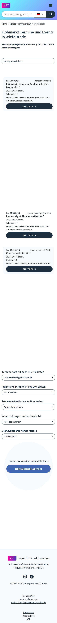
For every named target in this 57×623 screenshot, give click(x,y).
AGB (41, 619)
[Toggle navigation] (51, 5)
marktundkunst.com (28, 599)
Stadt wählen (10, 392)
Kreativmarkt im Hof (18, 253)
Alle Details (29, 106)
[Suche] (50, 14)
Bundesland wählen (13, 407)
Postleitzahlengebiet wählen (18, 377)
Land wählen (10, 436)
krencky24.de (28, 595)
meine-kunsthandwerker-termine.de (28, 602)
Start (4, 23)
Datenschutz (38, 615)
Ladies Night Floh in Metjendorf (25, 216)
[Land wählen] (40, 14)
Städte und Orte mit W (20, 23)
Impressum (39, 612)
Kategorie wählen (12, 61)
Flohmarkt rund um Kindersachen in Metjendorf (27, 85)
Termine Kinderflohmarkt (28, 468)
